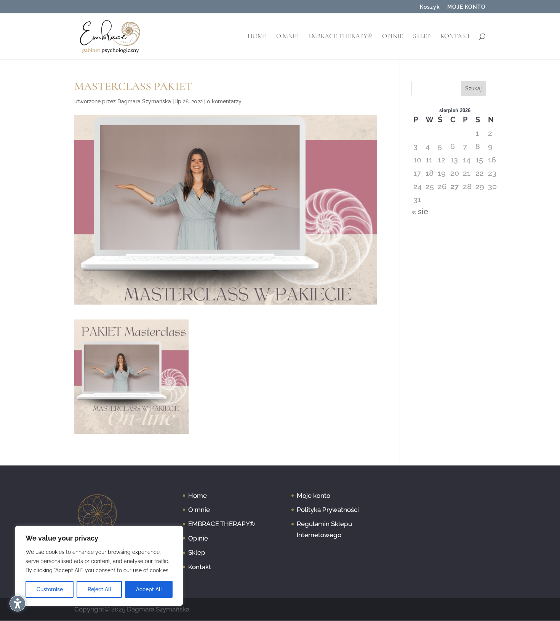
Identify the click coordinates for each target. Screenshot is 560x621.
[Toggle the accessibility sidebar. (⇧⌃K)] (18, 603)
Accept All (149, 589)
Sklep (421, 37)
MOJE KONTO (466, 7)
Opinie (392, 37)
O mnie (287, 37)
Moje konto (313, 495)
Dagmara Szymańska (144, 101)
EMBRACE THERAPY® (340, 37)
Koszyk (430, 7)
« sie (419, 211)
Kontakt (455, 37)
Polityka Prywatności (328, 509)
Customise (50, 589)
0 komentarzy (224, 101)
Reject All (99, 589)
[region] (99, 566)
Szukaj (473, 88)
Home (257, 37)
